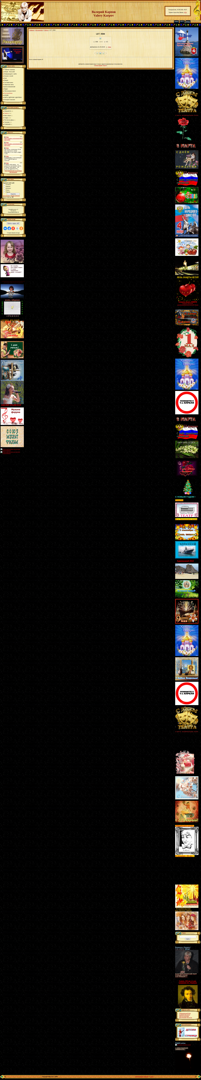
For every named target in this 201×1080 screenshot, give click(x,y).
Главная (31, 30)
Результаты (6, 195)
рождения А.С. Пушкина (188, 983)
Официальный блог (185, 1013)
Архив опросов (15, 195)
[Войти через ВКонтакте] (5, 228)
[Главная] (176, 23)
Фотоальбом (39, 30)
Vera (109, 47)
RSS (185, 12)
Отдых (6, 117)
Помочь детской (187, 303)
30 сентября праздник (183, 909)
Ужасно (8, 192)
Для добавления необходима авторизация (13, 171)
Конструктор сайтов (141, 1076)
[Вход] (188, 23)
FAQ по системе (184, 1016)
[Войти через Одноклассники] (21, 228)
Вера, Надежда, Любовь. (183, 910)
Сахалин (6, 122)
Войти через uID (13, 223)
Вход (104, 65)
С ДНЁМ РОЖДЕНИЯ (181, 1048)
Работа (6, 113)
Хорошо (8, 186)
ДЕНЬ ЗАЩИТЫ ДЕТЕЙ (188, 277)
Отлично (8, 184)
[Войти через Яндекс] (13, 228)
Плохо (7, 190)
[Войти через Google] (17, 228)
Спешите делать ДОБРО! (188, 302)
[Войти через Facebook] (9, 228)
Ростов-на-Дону (9, 120)
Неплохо (8, 188)
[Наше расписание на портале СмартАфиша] (13, 450)
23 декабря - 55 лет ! (184, 856)
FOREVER (7, 124)
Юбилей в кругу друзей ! (184, 826)
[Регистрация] (182, 23)
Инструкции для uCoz (185, 1017)
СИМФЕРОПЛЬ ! (180, 1049)
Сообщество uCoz (184, 1014)
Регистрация (98, 65)
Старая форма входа (13, 233)
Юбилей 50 (7, 111)
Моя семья (7, 115)
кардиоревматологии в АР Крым (187, 305)
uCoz (152, 1076)
